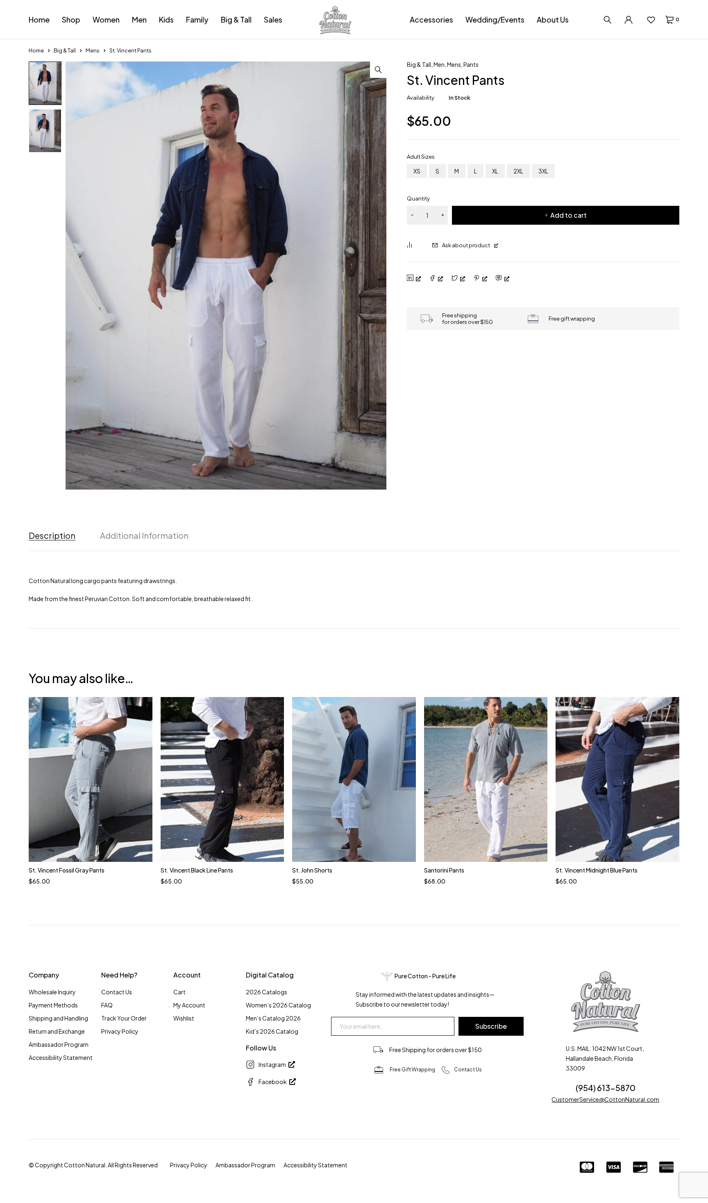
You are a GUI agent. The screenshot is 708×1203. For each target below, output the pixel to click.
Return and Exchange (57, 1031)
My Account (189, 1005)
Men (439, 64)
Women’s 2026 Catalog (278, 1005)
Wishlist (183, 1018)
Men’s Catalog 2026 (273, 1018)
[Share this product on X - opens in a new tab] (458, 278)
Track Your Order (124, 1018)
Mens (93, 50)
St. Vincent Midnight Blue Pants (597, 870)
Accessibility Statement (61, 1057)
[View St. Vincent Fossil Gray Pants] (90, 779)
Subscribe (491, 1026)
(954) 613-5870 (605, 1087)
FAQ (107, 1005)
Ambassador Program (58, 1044)
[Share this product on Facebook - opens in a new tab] (436, 278)
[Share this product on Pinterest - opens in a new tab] (480, 278)
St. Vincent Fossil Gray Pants (66, 870)
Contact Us (116, 992)
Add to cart (568, 215)
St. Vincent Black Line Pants (197, 870)
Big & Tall (65, 50)
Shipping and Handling (58, 1018)
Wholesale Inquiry (52, 992)
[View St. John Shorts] (354, 779)
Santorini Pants (444, 870)
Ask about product (466, 245)
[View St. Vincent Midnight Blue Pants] (617, 779)
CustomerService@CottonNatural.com (605, 1099)
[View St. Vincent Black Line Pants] (222, 779)
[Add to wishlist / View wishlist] (651, 20)
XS (416, 171)
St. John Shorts (312, 870)
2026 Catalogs (266, 992)
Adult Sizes (421, 156)
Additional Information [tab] (144, 535)
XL (495, 171)
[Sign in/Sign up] (628, 20)
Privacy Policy (119, 1031)
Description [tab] (52, 535)
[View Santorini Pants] (486, 779)
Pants (471, 64)
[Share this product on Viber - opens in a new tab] (502, 278)
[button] (378, 70)
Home (36, 50)
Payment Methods (53, 1005)
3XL (543, 171)
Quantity (418, 198)
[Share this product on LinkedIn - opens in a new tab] (414, 278)
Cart (179, 992)
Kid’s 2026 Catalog (272, 1031)
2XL (518, 171)
